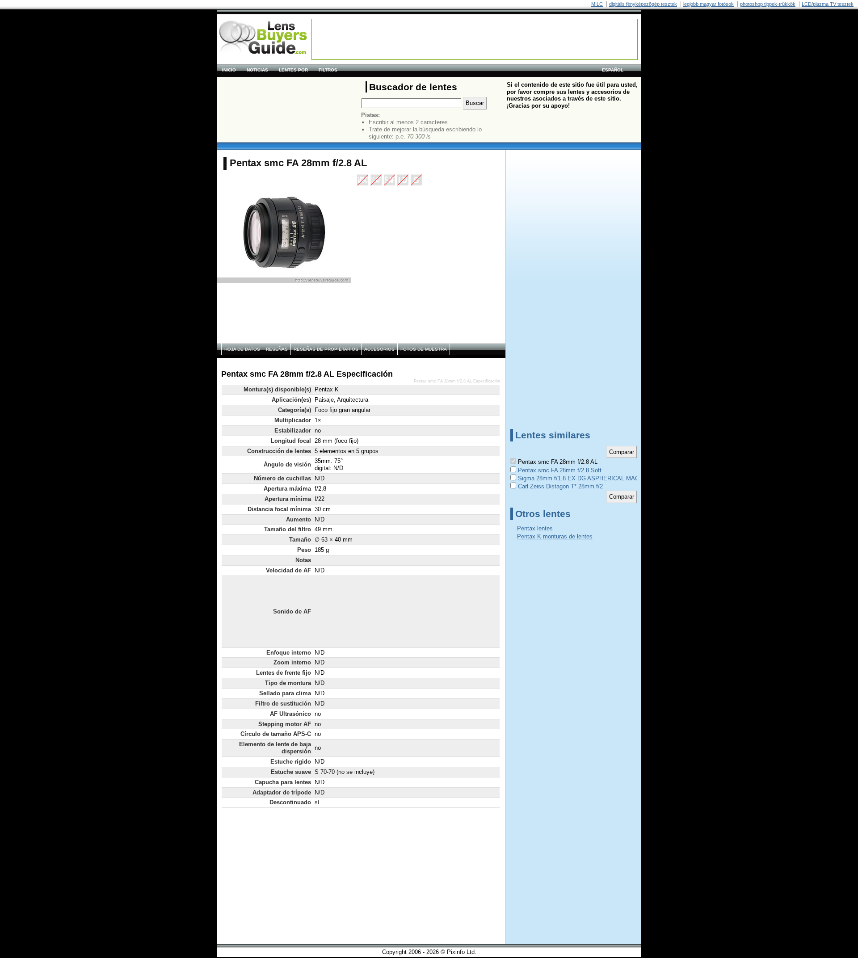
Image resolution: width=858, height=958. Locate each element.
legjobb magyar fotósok (708, 4)
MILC (597, 4)
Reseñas (277, 349)
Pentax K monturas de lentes (555, 536)
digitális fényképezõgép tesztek (643, 4)
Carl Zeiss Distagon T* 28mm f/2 (560, 486)
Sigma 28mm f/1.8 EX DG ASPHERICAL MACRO (583, 478)
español (612, 69)
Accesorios (379, 349)
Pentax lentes (535, 528)
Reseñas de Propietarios (326, 349)
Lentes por (293, 69)
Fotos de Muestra (423, 349)
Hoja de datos (242, 349)
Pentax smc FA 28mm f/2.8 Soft (559, 470)
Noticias (257, 69)
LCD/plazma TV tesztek (828, 4)
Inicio (229, 69)
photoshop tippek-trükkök (767, 4)
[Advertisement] (474, 39)
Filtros (328, 69)
